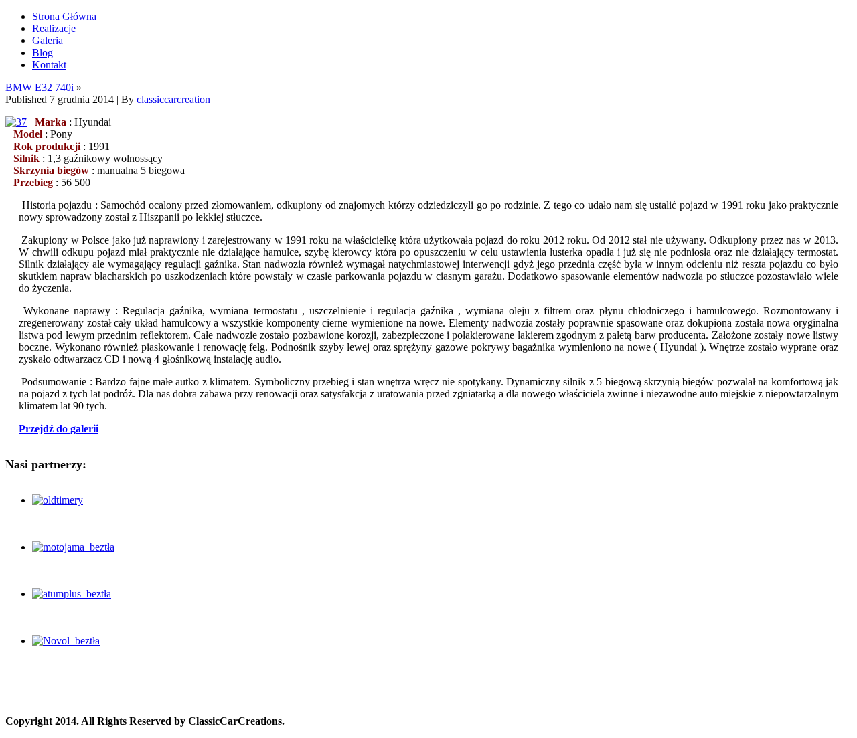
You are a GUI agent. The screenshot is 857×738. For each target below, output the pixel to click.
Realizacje (54, 28)
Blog (42, 52)
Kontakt (49, 64)
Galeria (47, 40)
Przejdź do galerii (58, 428)
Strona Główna (64, 16)
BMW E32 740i (39, 87)
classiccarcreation (173, 99)
